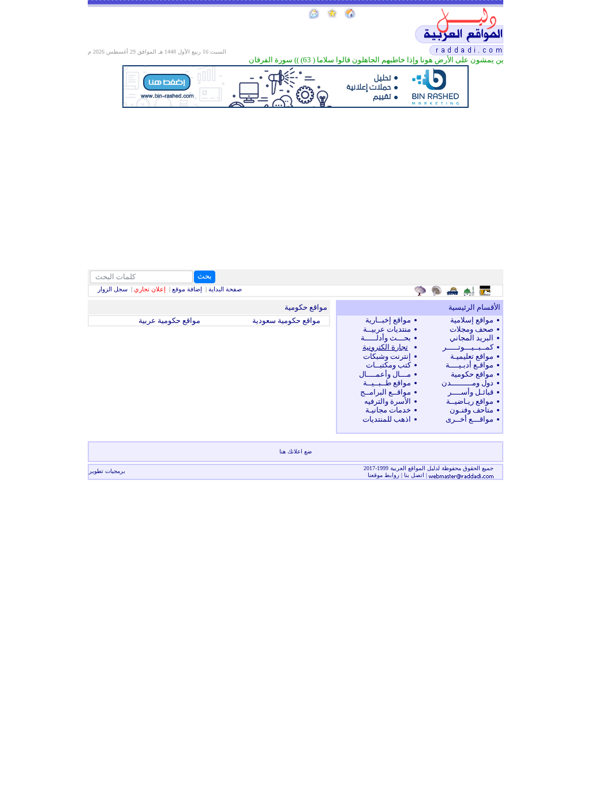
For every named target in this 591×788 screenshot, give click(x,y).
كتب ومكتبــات (388, 365)
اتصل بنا (414, 475)
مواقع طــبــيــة (387, 382)
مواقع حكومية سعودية (286, 320)
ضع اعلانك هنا (295, 451)
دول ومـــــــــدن (467, 382)
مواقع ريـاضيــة (469, 401)
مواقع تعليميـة (471, 356)
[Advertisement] (295, 188)
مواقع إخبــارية (388, 320)
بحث (204, 276)
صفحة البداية (225, 289)
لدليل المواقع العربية (416, 468)
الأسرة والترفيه (387, 401)
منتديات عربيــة (387, 329)
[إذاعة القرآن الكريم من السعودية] (438, 291)
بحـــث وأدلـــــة (386, 337)
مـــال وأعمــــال (385, 374)
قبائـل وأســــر (470, 392)
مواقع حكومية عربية (169, 320)
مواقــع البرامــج (385, 392)
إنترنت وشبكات (387, 356)
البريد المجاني (471, 337)
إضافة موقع (187, 289)
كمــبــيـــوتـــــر (468, 347)
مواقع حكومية (472, 374)
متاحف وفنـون (471, 410)
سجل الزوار (113, 289)
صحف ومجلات (471, 329)
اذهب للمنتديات (386, 419)
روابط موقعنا (383, 475)
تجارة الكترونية (385, 347)
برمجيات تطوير (107, 471)
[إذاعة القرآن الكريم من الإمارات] (421, 291)
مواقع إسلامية (471, 320)
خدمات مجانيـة (388, 410)
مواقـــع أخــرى (469, 419)
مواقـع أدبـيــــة (469, 365)
